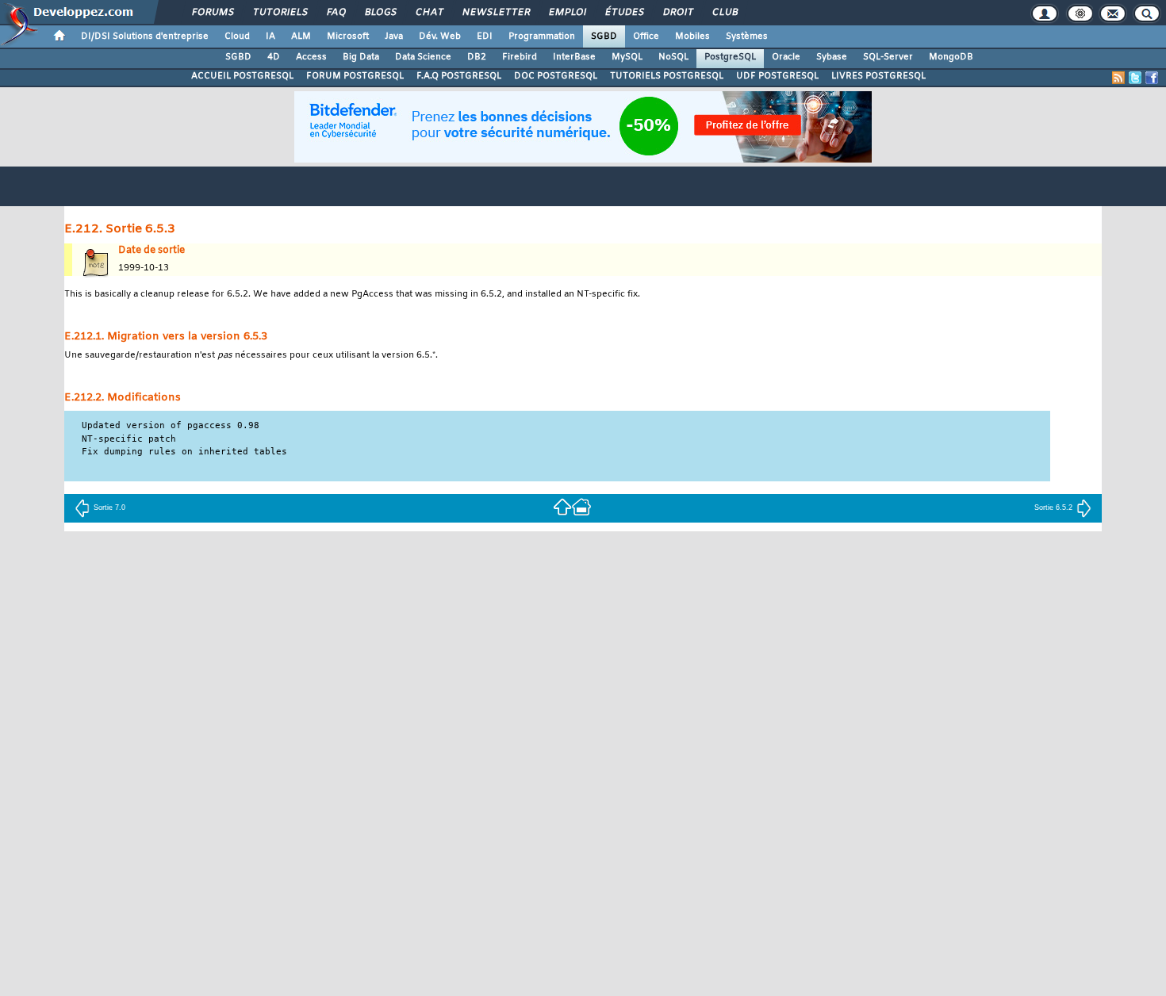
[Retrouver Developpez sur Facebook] (1151, 77)
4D (273, 57)
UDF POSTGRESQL (777, 76)
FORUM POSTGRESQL (355, 76)
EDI (485, 36)
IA (270, 36)
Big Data (361, 57)
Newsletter (495, 12)
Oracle (786, 57)
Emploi (567, 12)
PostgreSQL (730, 57)
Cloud (237, 36)
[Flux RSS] (1118, 77)
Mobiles (692, 36)
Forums (212, 12)
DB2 (476, 57)
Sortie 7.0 (109, 507)
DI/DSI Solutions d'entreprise (145, 36)
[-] (581, 506)
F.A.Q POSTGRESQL (458, 76)
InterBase (574, 57)
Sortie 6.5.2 (1053, 507)
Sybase (831, 57)
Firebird (519, 57)
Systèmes (747, 36)
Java (394, 36)
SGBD (604, 36)
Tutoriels (280, 12)
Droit (677, 12)
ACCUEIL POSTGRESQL (242, 76)
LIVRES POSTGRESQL (878, 76)
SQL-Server (888, 57)
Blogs (379, 12)
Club (724, 12)
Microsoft (348, 36)
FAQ (335, 12)
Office (646, 36)
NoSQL (673, 57)
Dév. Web (440, 36)
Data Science (423, 57)
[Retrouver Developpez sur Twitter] (1135, 77)
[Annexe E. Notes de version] (562, 506)
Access (311, 57)
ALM (301, 36)
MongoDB (951, 57)
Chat (428, 12)
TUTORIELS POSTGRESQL (666, 76)
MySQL (627, 57)
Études (624, 12)
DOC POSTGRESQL (555, 76)
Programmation (541, 36)
